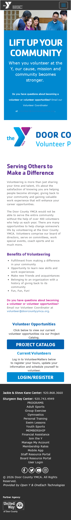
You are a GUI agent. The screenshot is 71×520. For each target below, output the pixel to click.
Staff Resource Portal (35, 454)
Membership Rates (35, 446)
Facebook (26, 470)
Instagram (47, 470)
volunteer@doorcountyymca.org (37, 111)
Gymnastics (36, 414)
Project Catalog (35, 345)
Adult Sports (35, 406)
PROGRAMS (35, 402)
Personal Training (35, 418)
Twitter (34, 470)
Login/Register (35, 377)
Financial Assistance (35, 434)
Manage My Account (36, 442)
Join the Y (35, 438)
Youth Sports (35, 426)
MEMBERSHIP (35, 430)
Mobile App (35, 450)
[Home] (13, 5)
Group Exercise (35, 410)
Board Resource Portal (35, 458)
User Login (35, 462)
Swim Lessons (35, 422)
